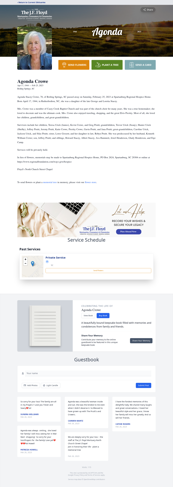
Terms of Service (94, 475)
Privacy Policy (79, 475)
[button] (32, 264)
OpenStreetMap (89, 479)
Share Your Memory (141, 340)
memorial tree (50, 182)
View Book (88, 315)
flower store (90, 182)
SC (52, 265)
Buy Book (103, 315)
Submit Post (143, 385)
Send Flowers (98, 270)
